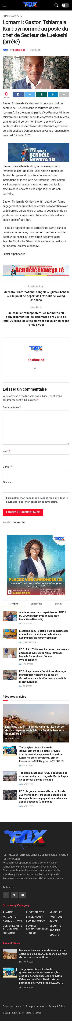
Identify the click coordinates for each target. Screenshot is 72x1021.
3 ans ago (35, 50)
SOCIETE (54, 930)
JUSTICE (31, 933)
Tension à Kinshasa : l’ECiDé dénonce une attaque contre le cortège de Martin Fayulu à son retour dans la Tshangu (44, 776)
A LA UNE (8, 912)
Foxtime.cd (19, 50)
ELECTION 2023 (35, 912)
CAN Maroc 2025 (12, 921)
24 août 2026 (13, 739)
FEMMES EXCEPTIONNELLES (37, 927)
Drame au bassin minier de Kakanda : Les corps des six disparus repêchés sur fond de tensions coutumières (34, 730)
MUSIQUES (55, 912)
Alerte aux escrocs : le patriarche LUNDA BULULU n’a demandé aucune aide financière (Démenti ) (42, 616)
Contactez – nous (12, 1006)
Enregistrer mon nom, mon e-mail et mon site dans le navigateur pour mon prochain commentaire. (37, 500)
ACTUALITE (16, 16)
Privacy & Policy (57, 1006)
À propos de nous (35, 1006)
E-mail (7, 466)
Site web (7, 482)
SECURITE (55, 925)
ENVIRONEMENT (35, 921)
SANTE (53, 921)
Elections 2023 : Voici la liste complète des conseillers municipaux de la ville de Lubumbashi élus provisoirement (44, 634)
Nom (6, 451)
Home (5, 16)
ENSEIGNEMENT (35, 916)
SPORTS (54, 935)
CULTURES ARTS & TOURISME (12, 927)
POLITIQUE (55, 916)
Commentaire (12, 407)
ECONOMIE (9, 933)
